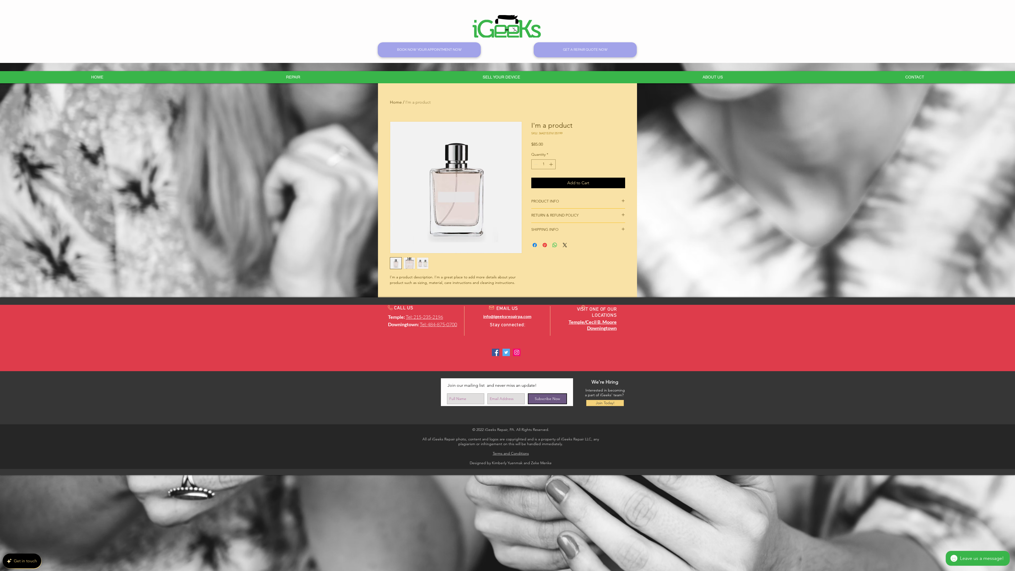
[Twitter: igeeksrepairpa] (506, 352)
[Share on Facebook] (535, 245)
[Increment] (551, 164)
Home (396, 102)
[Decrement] (535, 164)
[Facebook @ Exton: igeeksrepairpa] (495, 352)
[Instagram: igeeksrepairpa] (516, 352)
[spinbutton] (543, 164)
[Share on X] (565, 245)
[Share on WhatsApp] (555, 245)
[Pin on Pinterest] (545, 245)
